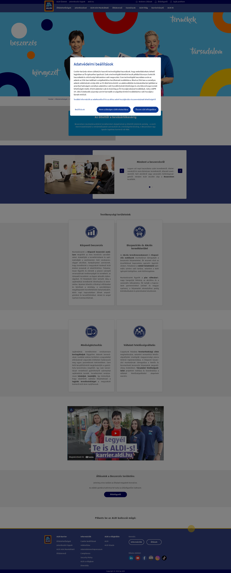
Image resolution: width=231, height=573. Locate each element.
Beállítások (80, 110)
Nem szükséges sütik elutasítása (113, 110)
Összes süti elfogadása (146, 110)
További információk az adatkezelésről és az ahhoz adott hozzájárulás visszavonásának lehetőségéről (115, 100)
